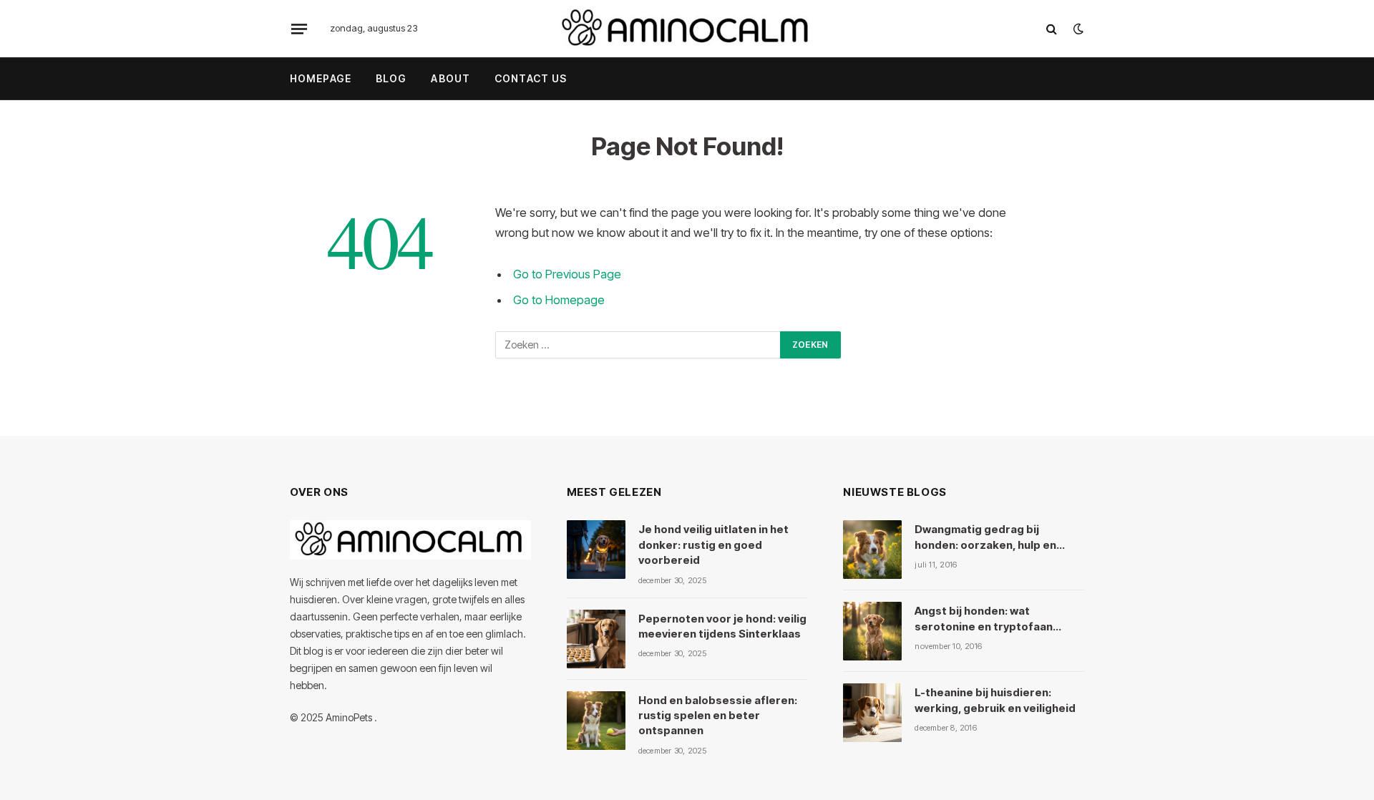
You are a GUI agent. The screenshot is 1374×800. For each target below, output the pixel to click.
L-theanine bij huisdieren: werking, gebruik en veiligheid (995, 700)
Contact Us (530, 78)
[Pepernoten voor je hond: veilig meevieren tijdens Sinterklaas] (596, 639)
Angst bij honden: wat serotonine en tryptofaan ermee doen (984, 619)
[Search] (1051, 29)
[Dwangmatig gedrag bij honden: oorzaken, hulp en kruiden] (872, 549)
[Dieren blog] (687, 28)
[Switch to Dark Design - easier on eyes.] (1077, 28)
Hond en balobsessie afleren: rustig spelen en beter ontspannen (717, 715)
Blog (391, 78)
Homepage (320, 78)
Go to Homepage (559, 300)
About (450, 78)
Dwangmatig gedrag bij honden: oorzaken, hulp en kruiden (985, 537)
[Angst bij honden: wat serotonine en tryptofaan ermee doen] (872, 631)
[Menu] (299, 28)
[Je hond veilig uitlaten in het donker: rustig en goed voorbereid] (596, 549)
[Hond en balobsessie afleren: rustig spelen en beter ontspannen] (596, 720)
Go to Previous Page (567, 274)
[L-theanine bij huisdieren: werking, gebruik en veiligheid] (872, 712)
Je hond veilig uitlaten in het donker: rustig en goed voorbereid (713, 544)
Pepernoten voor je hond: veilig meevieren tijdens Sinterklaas (722, 626)
